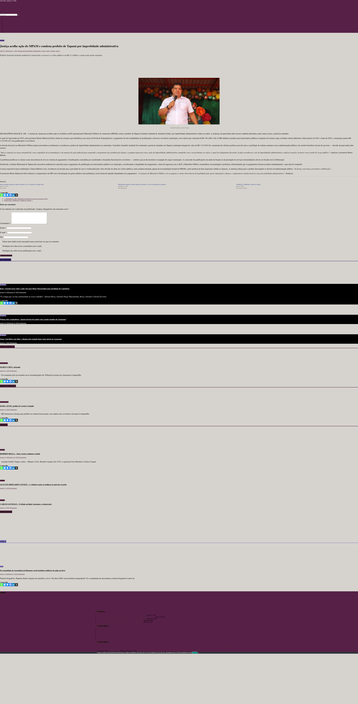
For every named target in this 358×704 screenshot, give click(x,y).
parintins (269, 646)
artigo (126, 647)
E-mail (3, 232)
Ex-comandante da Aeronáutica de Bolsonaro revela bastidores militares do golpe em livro (32, 570)
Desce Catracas (8, 30)
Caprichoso (134, 647)
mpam (48, 51)
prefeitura (288, 647)
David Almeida (161, 647)
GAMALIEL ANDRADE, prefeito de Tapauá (248, 184)
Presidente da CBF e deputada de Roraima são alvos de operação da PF (26, 199)
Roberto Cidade (315, 647)
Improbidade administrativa (33, 51)
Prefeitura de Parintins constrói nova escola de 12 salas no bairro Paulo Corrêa (120, 622)
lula (225, 647)
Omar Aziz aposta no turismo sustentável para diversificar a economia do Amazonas (121, 615)
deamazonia (21, 51)
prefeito (53, 51)
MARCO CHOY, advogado (10, 367)
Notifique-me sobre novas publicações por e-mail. (21, 250)
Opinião (6, 22)
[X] (16, 195)
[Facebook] (10, 195)
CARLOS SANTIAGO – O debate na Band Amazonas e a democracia (26, 504)
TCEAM (343, 647)
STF (332, 647)
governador (193, 647)
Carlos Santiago (142, 647)
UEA (347, 647)
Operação (257, 647)
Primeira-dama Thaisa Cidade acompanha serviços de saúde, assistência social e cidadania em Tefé (126, 617)
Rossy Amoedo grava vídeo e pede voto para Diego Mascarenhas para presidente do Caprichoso (34, 288)
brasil (130, 647)
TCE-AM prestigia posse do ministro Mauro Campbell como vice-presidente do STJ (121, 618)
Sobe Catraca (4, 363)
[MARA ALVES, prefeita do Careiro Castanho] (5, 399)
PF (274, 647)
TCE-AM (336, 647)
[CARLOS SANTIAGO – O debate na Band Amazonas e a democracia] (6, 497)
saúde (329, 647)
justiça (43, 51)
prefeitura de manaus (298, 647)
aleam (105, 647)
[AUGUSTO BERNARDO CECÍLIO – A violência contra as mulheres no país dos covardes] (6, 477)
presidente (307, 647)
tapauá (58, 51)
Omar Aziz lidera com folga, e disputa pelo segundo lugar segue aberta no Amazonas (31, 339)
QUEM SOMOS (5, 606)
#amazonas (100, 647)
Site (1, 237)
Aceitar (195, 652)
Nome (3, 227)
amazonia (121, 647)
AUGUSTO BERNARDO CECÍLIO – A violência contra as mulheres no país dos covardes (33, 484)
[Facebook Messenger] (7, 195)
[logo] (4, 604)
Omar (248, 647)
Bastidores (7, 27)
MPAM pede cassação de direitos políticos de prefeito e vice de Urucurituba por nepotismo (142, 184)
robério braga (324, 647)
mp (239, 647)
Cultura (6, 20)
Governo (200, 647)
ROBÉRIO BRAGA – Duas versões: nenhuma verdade (20, 453)
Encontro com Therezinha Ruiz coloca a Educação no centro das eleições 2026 (120, 620)
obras (245, 647)
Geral (5, 25)
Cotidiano (7, 23)
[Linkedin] (13, 195)
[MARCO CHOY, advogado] (5, 360)
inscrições (217, 647)
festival (181, 647)
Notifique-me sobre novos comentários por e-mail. (22, 246)
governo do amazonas (208, 647)
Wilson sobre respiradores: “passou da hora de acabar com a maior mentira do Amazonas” (33, 319)
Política (6, 32)
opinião (262, 647)
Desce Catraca (4, 402)
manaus (231, 646)
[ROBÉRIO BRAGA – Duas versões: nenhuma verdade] (18, 446)
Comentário (5, 223)
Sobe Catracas (8, 28)
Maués (236, 647)
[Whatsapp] (1, 195)
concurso (149, 647)
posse (277, 647)
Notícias (6, 18)
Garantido (186, 647)
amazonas (113, 646)
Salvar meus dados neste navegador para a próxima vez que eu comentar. (30, 241)
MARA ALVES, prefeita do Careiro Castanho (17, 406)
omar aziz (252, 647)
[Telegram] (4, 195)
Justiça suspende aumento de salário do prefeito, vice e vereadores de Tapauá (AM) (22, 184)
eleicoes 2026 (176, 647)
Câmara (153, 647)
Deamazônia (170, 647)
